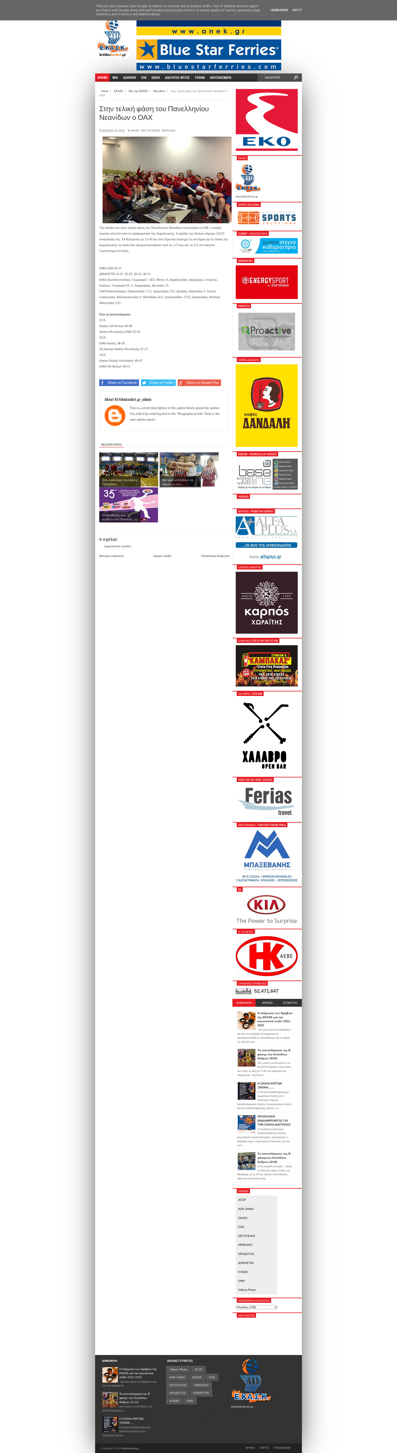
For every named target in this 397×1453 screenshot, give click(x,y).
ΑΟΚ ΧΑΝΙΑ (246, 1209)
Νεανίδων (168, 130)
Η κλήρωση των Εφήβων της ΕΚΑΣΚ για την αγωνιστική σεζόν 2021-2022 (138, 1373)
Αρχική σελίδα (162, 556)
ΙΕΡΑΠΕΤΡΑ (246, 1263)
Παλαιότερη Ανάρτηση (215, 556)
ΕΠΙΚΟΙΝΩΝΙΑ (282, 1447)
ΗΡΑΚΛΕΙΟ (245, 1244)
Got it (297, 10)
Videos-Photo (247, 1289)
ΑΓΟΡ (242, 1199)
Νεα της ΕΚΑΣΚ (150, 130)
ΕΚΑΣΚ (135, 130)
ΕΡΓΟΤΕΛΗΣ (246, 1236)
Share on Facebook (122, 382)
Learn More (279, 10)
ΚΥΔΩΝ (243, 1271)
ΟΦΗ (241, 1281)
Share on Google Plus (203, 382)
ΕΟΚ (241, 1227)
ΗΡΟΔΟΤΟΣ (246, 1254)
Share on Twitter (162, 382)
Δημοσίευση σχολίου (117, 546)
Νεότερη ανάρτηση (111, 556)
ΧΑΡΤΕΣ (264, 1447)
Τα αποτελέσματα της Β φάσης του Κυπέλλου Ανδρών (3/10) (134, 1397)
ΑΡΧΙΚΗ (250, 1447)
